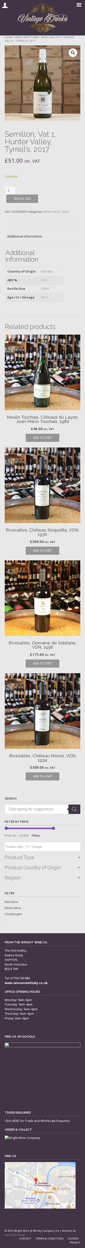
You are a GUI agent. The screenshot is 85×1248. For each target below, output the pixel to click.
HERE (15, 1121)
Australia (46, 271)
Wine (18, 37)
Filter (36, 835)
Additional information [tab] (24, 236)
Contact (25, 1238)
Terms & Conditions (49, 1238)
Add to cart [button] (42, 437)
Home (9, 37)
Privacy (75, 1242)
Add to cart (22, 198)
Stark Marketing (15, 1234)
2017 (44, 297)
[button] (73, 52)
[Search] (74, 809)
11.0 (44, 280)
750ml (45, 288)
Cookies (73, 1238)
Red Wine (11, 902)
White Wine (31, 37)
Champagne (13, 914)
